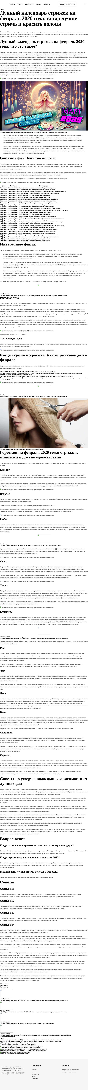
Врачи (38, 4)
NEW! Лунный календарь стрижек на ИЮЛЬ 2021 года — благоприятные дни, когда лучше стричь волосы (33, 396)
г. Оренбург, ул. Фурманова (70, 1070)
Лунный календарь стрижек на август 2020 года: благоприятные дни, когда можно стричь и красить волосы (33, 295)
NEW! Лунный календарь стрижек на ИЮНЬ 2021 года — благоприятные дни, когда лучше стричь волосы (33, 1012)
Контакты (47, 4)
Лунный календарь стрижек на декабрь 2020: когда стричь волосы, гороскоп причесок (27, 1023)
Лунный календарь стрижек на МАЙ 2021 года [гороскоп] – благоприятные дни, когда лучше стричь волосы (34, 638)
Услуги (20, 4)
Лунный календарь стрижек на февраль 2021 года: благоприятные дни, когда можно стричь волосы (31, 545)
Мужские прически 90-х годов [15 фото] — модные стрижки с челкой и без (23, 1050)
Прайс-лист (29, 4)
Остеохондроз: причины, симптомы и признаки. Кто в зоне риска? (20, 1047)
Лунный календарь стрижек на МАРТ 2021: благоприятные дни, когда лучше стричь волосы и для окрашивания (35, 1035)
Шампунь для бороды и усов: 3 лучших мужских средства (18, 1044)
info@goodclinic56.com (67, 4)
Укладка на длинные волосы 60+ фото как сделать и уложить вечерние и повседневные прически (30, 1041)
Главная (12, 4)
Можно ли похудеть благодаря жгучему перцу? (14, 1053)
